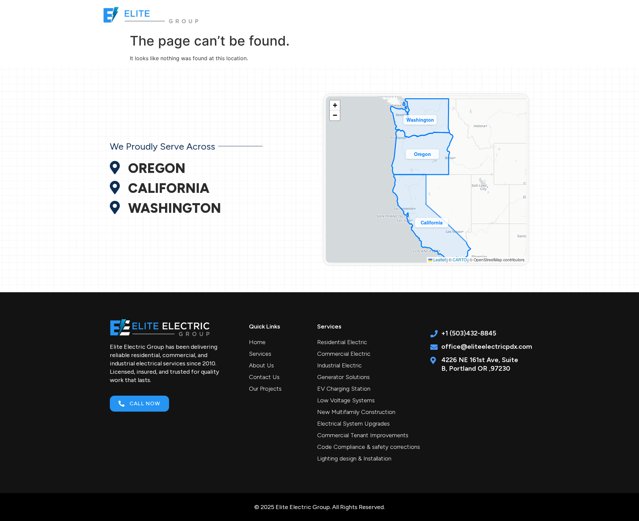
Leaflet (439, 259)
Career (465, 14)
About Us (393, 14)
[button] (431, 221)
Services (349, 14)
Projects (431, 14)
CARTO (460, 259)
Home (315, 14)
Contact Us (503, 14)
